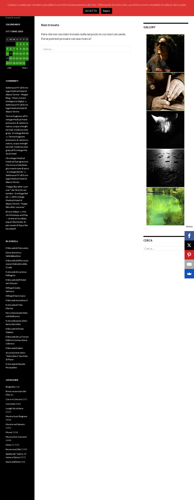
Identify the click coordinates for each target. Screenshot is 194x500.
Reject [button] (106, 10)
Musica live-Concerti (16, 436)
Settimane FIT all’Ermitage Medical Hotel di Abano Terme (17, 108)
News (9, 444)
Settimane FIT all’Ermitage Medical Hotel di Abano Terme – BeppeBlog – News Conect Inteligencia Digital (17, 94)
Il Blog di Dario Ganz (16, 295)
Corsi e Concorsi (14, 399)
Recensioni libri (13, 449)
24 (24, 58)
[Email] (189, 264)
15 (17, 53)
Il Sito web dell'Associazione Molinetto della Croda (17, 264)
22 (17, 58)
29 (17, 63)
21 (14, 58)
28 (14, 63)
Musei (9, 432)
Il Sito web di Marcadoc (17, 248)
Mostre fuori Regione (16, 416)
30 (20, 63)
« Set (9, 67)
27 (10, 63)
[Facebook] (189, 236)
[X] (189, 245)
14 (14, 53)
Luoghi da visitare (14, 408)
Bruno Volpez (12, 211)
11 (27, 48)
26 (7, 63)
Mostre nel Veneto (15, 424)
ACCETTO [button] (91, 10)
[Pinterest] (189, 254)
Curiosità (10, 403)
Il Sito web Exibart (14, 348)
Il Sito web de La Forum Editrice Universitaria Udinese (17, 340)
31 (24, 63)
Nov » (25, 67)
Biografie (10, 386)
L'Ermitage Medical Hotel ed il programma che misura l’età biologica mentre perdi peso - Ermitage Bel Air (17, 165)
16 (20, 53)
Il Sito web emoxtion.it (17, 300)
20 (10, 58)
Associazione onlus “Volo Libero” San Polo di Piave (17, 356)
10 (24, 48)
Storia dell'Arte (13, 461)
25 (27, 58)
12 (7, 53)
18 (27, 53)
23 (20, 58)
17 (24, 53)
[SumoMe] (189, 273)
